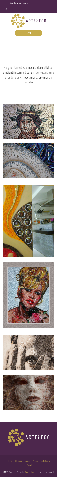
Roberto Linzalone (32, 472)
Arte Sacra (46, 461)
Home (9, 461)
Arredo (35, 461)
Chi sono (18, 461)
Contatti (30, 465)
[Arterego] (28, 21)
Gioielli (27, 461)
